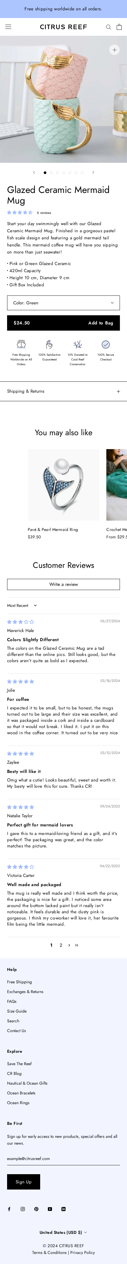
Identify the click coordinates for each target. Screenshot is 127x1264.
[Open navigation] (8, 27)
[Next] (93, 172)
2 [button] (61, 945)
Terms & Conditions (49, 1252)
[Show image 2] (51, 172)
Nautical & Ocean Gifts (27, 1083)
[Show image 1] (45, 172)
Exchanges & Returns (25, 992)
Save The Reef (19, 1064)
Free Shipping (19, 982)
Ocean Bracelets (21, 1093)
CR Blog (14, 1073)
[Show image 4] (63, 172)
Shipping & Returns (25, 391)
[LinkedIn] (63, 1208)
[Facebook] (9, 1208)
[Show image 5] (70, 172)
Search (13, 1021)
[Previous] (34, 172)
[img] (20, 622)
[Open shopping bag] (119, 27)
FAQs (12, 1001)
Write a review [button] (63, 584)
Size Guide (17, 1011)
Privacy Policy (82, 1252)
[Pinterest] (36, 1208)
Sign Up (24, 1182)
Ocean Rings (18, 1103)
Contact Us (16, 1031)
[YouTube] (50, 1208)
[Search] (108, 26)
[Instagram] (23, 1208)
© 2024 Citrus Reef (63, 1246)
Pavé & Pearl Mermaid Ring (53, 529)
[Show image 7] (82, 172)
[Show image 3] (57, 172)
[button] (20, 212)
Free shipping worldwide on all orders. (63, 9)
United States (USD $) (61, 1232)
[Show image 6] (76, 172)
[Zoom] (114, 50)
